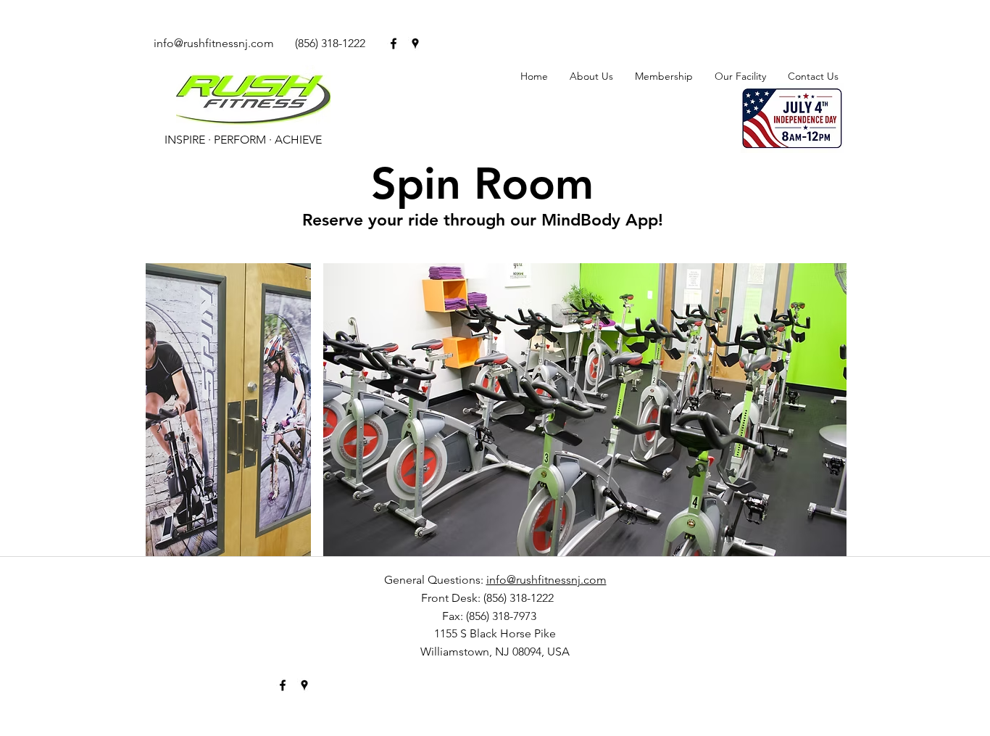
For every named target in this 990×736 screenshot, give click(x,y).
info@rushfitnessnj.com (214, 43)
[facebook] (393, 43)
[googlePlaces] (415, 43)
